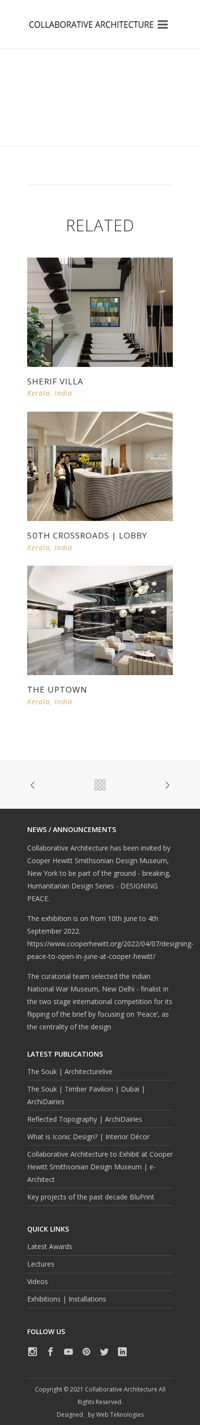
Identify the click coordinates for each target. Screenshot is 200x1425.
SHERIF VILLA (55, 381)
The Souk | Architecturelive (70, 1071)
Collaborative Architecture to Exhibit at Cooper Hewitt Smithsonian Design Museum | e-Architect (100, 1166)
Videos (37, 1281)
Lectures (40, 1264)
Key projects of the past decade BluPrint (90, 1196)
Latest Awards (49, 1246)
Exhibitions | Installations (66, 1298)
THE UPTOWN (57, 689)
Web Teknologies (120, 1414)
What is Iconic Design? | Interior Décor (88, 1136)
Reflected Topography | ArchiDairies (84, 1119)
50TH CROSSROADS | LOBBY (87, 535)
